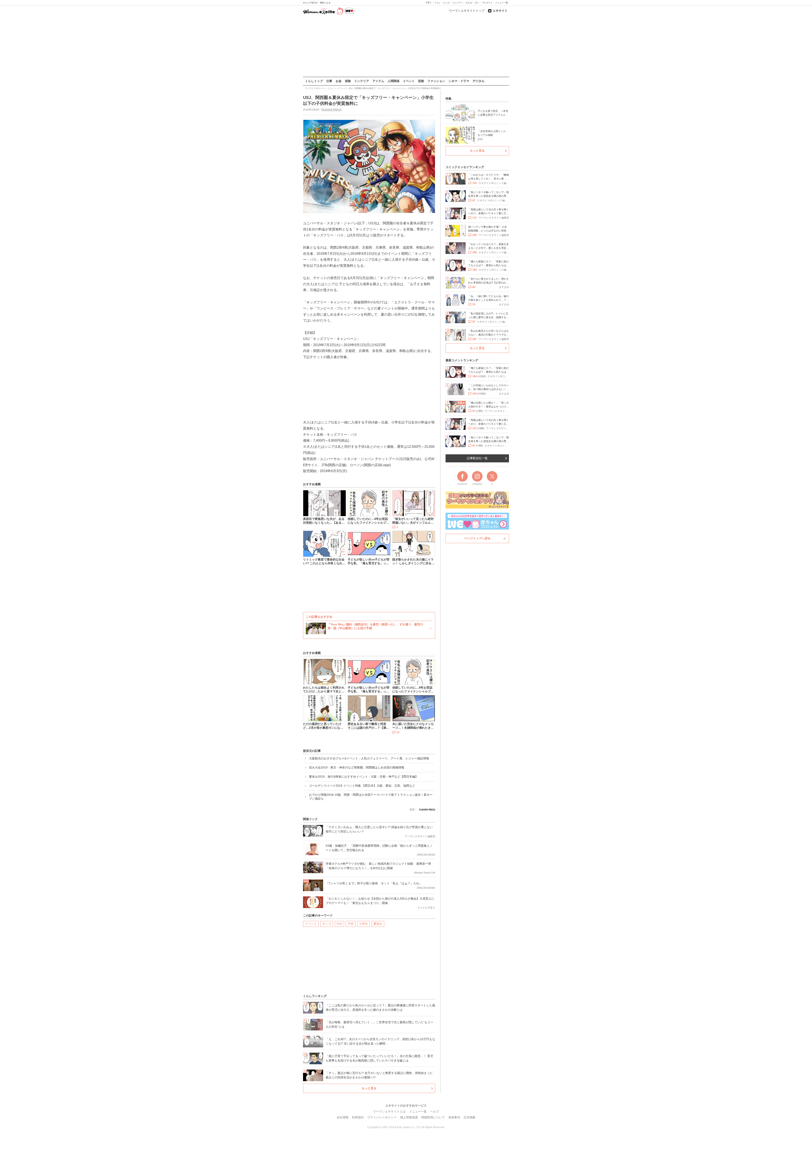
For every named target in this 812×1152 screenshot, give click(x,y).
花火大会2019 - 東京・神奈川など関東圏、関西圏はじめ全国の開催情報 (356, 767)
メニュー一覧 (501, 2)
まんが (469, 2)
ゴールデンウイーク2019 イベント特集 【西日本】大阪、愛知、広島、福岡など (362, 785)
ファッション (436, 81)
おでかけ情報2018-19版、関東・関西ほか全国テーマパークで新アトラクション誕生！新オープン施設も (371, 796)
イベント (409, 81)
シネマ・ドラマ (459, 81)
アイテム (378, 81)
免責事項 (454, 1117)
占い (477, 2)
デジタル (478, 81)
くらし (437, 2)
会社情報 (342, 1117)
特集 (448, 98)
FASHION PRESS (331, 109)
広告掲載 (469, 1117)
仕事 (329, 81)
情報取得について (433, 1117)
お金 (339, 81)
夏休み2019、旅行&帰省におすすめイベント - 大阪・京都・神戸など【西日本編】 (363, 776)
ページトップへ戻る (477, 538)
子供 (351, 923)
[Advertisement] (406, 46)
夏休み (377, 923)
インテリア (361, 81)
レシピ (446, 2)
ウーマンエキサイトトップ (466, 10)
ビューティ (458, 2)
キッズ (326, 923)
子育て (428, 2)
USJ (339, 923)
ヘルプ (434, 1111)
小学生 (363, 923)
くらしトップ (314, 81)
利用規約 (358, 1117)
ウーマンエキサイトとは (389, 1111)
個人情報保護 (409, 1117)
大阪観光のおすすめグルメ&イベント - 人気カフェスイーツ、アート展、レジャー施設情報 (369, 758)
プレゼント (487, 2)
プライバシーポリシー (382, 1117)
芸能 (421, 81)
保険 (348, 81)
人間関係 (393, 81)
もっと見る (369, 1088)
